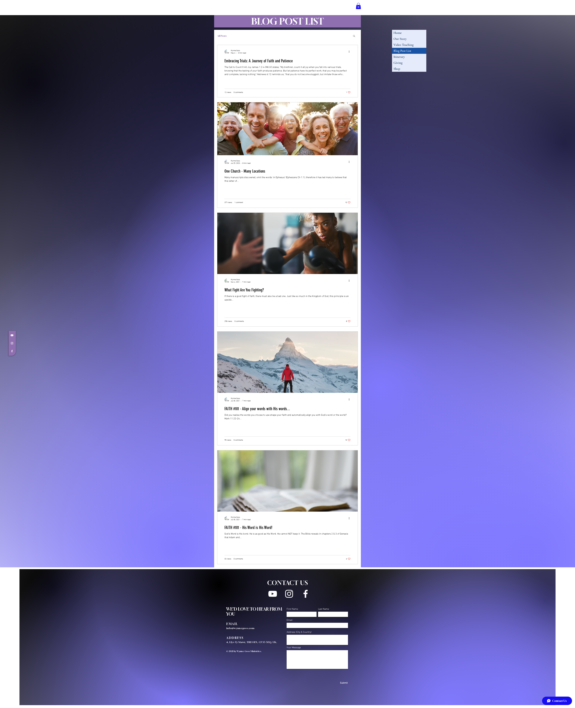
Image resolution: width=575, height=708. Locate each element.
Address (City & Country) (299, 632)
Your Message (294, 647)
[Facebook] (12, 351)
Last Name (323, 609)
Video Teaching (404, 45)
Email (289, 620)
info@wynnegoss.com (240, 628)
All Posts (222, 35)
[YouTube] (12, 335)
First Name (292, 609)
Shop (397, 69)
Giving (398, 63)
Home (398, 33)
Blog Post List (402, 51)
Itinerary (399, 57)
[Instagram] (12, 343)
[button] (358, 6)
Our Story (400, 39)
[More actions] (350, 51)
